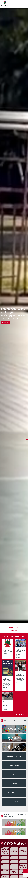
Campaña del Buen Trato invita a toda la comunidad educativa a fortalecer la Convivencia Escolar (7, 682)
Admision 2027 (5, 322)
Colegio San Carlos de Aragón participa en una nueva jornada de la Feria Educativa (20, 652)
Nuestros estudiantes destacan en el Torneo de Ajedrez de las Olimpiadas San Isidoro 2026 (20, 677)
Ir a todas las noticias (21, 714)
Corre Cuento (14, 801)
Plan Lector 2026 (14, 765)
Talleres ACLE (14, 774)
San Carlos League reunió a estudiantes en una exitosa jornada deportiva (7, 705)
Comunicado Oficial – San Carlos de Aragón (7, 650)
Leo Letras (14, 783)
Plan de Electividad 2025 (14, 792)
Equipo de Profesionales (14, 756)
